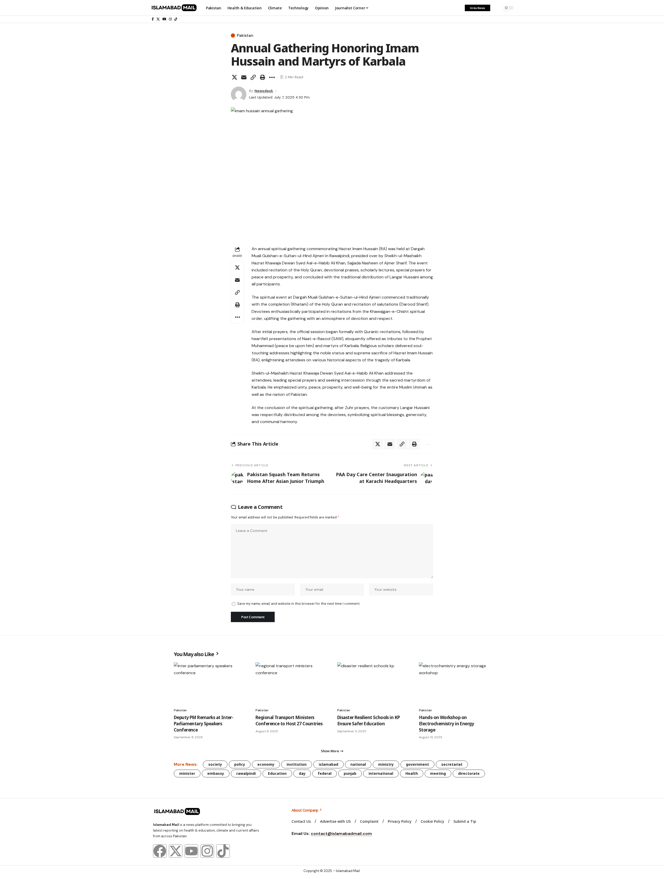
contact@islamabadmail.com (341, 833)
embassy (215, 773)
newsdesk (263, 90)
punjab (350, 773)
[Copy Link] (253, 77)
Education (277, 773)
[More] (271, 77)
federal (324, 773)
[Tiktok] (223, 851)
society (215, 764)
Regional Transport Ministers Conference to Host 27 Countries (288, 720)
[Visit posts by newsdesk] (238, 94)
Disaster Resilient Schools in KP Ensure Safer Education (368, 720)
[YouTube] (164, 19)
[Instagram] (170, 19)
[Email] (243, 77)
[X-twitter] (175, 851)
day (302, 773)
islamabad (328, 764)
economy (265, 764)
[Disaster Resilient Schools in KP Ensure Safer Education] (373, 683)
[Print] (262, 77)
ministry (386, 764)
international (381, 773)
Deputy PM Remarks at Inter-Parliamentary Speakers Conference (203, 723)
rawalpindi (246, 773)
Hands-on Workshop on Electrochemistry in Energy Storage (446, 723)
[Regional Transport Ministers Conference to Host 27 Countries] (291, 683)
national (358, 764)
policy (239, 764)
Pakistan (245, 35)
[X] (158, 19)
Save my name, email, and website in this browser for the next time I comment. (298, 603)
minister (187, 773)
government (417, 764)
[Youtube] (191, 851)
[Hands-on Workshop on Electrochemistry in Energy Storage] (454, 683)
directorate (469, 773)
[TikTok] (175, 19)
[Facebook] (152, 19)
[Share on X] (234, 77)
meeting (438, 773)
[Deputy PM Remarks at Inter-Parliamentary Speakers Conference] (209, 683)
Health (411, 773)
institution (297, 764)
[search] (496, 7)
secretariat (451, 764)
